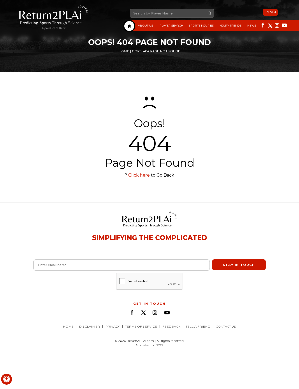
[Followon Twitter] (270, 25)
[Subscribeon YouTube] (284, 25)
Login (270, 12)
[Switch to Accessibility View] (6, 379)
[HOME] (129, 26)
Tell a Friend (198, 326)
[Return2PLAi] (53, 18)
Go (209, 13)
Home (124, 51)
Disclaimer (89, 326)
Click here (139, 175)
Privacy (112, 326)
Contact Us (226, 326)
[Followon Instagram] (277, 25)
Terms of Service (141, 326)
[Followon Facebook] (263, 25)
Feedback (171, 326)
